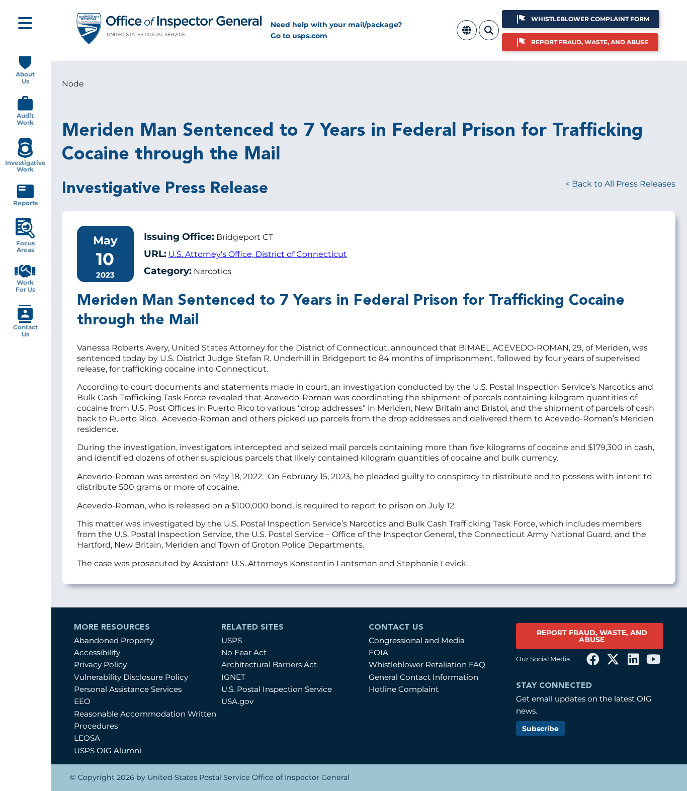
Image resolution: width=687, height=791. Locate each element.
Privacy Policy (100, 664)
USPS (231, 640)
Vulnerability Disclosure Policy (131, 677)
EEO (82, 701)
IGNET (233, 677)
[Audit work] (25, 108)
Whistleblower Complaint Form (590, 19)
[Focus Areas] (25, 236)
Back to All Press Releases (623, 184)
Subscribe (540, 728)
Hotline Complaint (404, 689)
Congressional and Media (417, 640)
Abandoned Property (114, 640)
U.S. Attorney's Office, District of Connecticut (257, 254)
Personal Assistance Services (128, 689)
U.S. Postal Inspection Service (276, 689)
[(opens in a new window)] (593, 659)
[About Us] (25, 67)
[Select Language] (467, 36)
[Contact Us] (25, 320)
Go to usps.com (299, 35)
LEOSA (87, 738)
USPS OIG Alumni (107, 750)
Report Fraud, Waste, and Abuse (589, 42)
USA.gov (237, 701)
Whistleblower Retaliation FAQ (427, 664)
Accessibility (97, 652)
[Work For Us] (25, 275)
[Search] (489, 36)
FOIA (378, 652)
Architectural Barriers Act (269, 664)
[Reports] (25, 196)
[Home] (170, 41)
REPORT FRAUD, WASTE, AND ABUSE (592, 636)
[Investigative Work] (25, 155)
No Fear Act (244, 652)
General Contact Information (423, 677)
